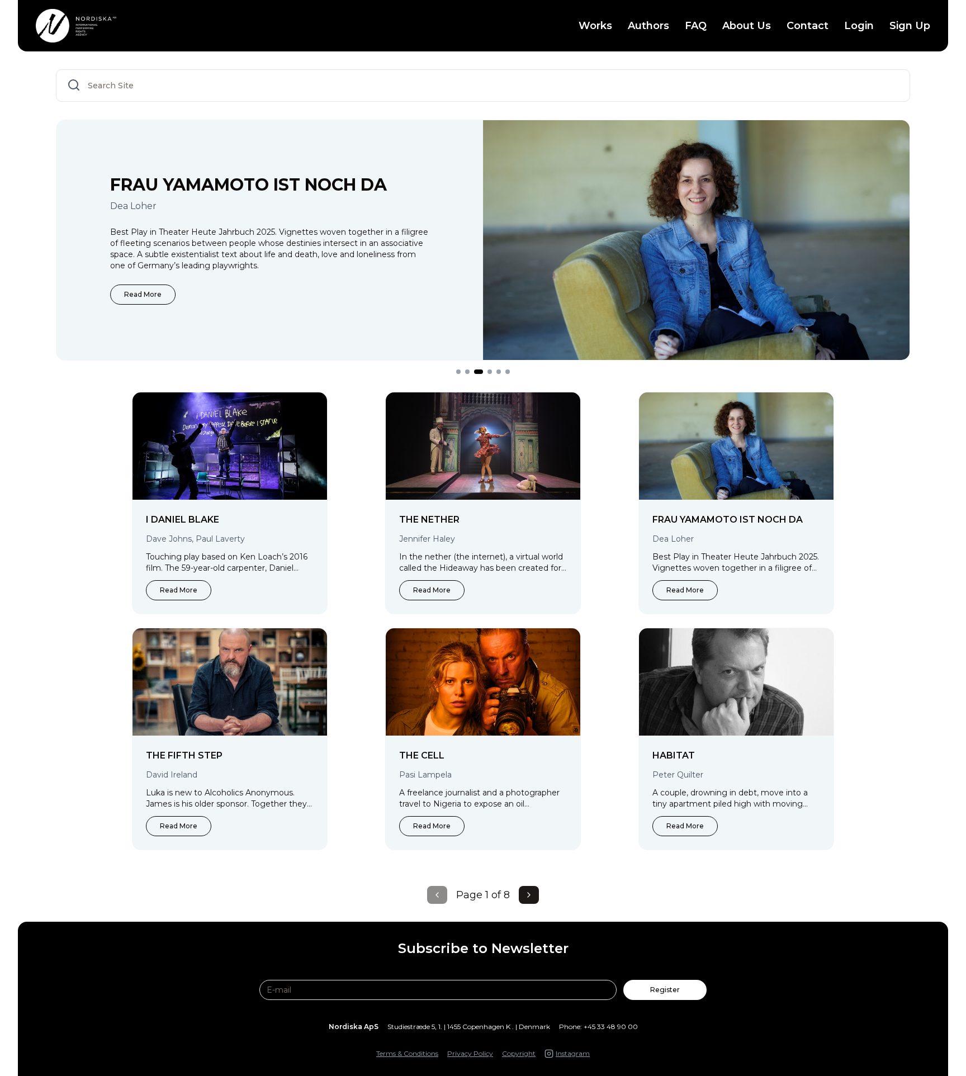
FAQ (696, 26)
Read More (143, 294)
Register (665, 989)
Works (595, 26)
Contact (807, 26)
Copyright (519, 1053)
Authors (648, 26)
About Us (746, 26)
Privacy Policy (470, 1053)
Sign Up (909, 26)
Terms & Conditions (407, 1053)
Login (859, 26)
